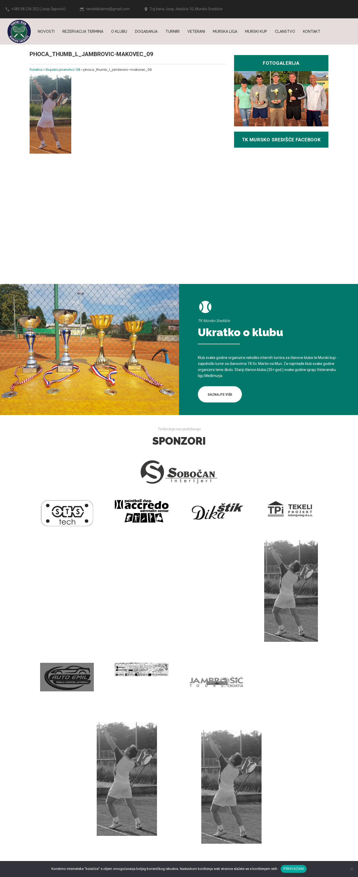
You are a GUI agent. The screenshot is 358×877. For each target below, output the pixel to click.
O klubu (119, 31)
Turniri (172, 31)
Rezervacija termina (82, 31)
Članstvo (285, 31)
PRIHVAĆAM (293, 869)
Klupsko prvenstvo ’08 (63, 69)
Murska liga (225, 31)
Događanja (146, 31)
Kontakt (311, 31)
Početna (36, 69)
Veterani (196, 31)
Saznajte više (220, 394)
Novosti (46, 31)
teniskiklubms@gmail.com (108, 9)
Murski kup (256, 31)
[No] (351, 868)
